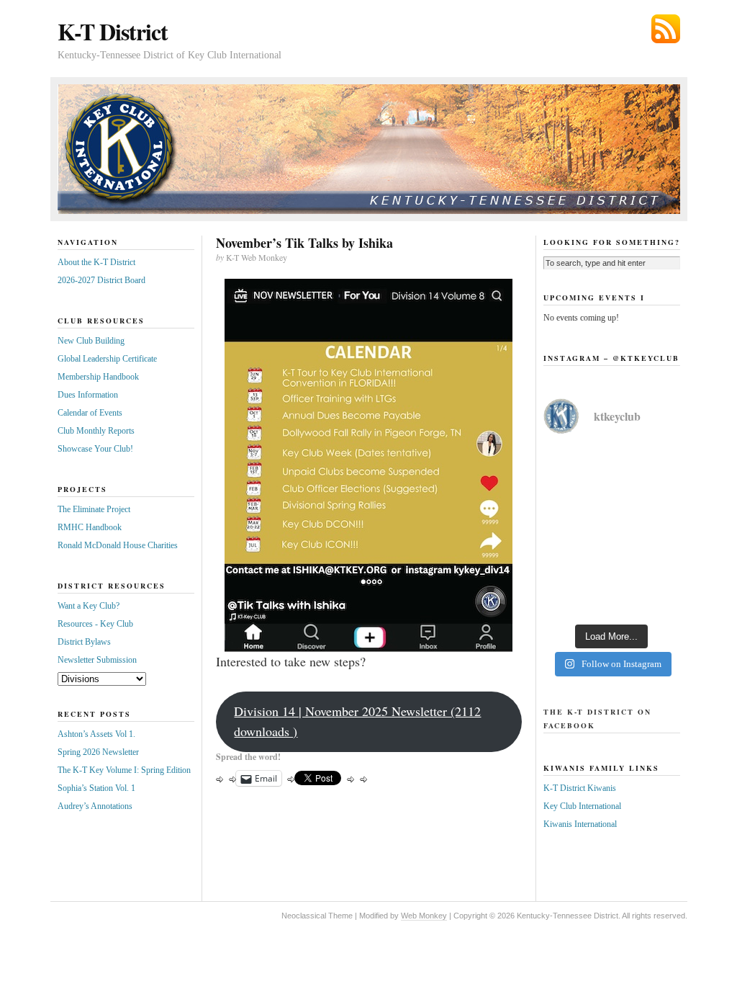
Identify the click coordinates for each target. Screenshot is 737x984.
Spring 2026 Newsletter (98, 752)
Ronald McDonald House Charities (118, 545)
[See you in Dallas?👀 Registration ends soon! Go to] (611, 573)
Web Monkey (424, 915)
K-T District (113, 31)
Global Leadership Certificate (107, 359)
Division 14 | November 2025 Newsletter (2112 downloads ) (357, 721)
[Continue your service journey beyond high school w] (611, 490)
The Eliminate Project (94, 509)
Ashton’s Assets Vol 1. (96, 734)
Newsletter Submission (97, 660)
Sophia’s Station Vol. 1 (96, 788)
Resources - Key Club (95, 624)
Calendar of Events (90, 413)
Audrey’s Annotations (95, 806)
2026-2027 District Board (101, 280)
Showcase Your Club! (95, 449)
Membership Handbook (98, 377)
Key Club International (582, 806)
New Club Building (91, 341)
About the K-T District (96, 262)
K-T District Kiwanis (579, 788)
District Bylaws (84, 642)
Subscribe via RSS (665, 28)
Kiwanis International (580, 824)
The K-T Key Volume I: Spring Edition (124, 770)
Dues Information (88, 395)
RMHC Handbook (90, 527)
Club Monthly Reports (96, 431)
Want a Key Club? (88, 606)
